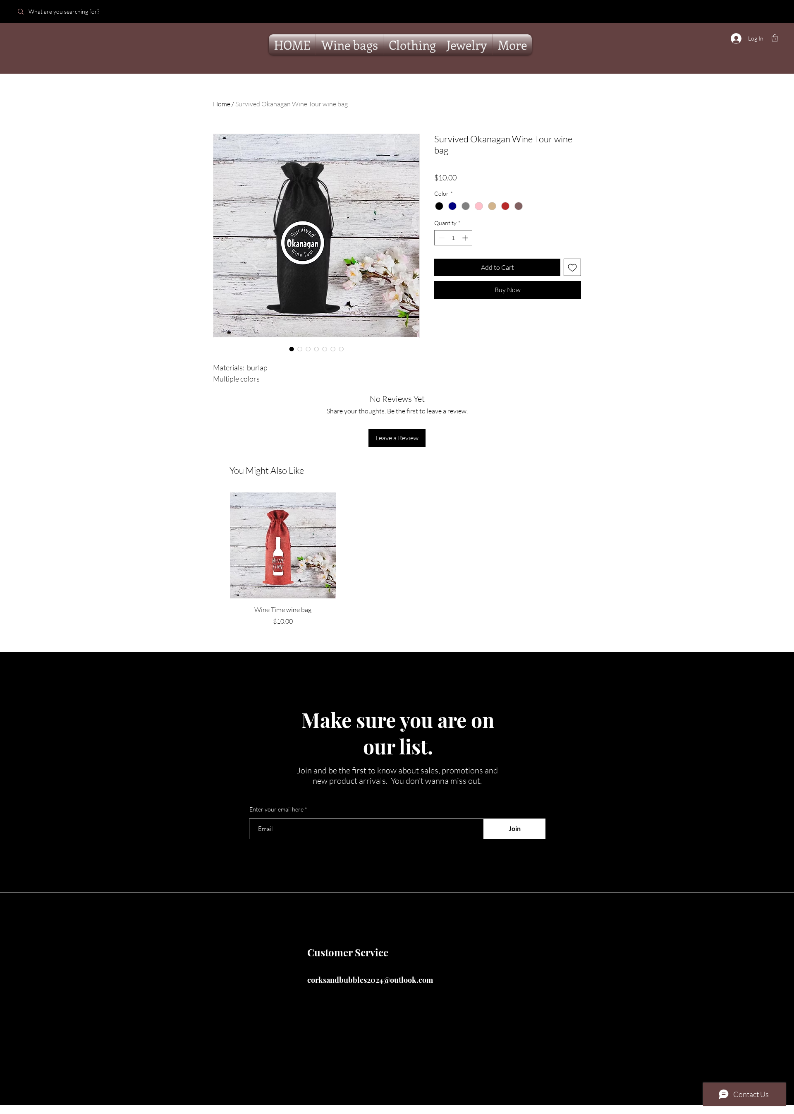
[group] (397, 559)
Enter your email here (276, 809)
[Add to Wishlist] (572, 267)
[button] (775, 38)
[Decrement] (440, 237)
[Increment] (466, 237)
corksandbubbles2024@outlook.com (370, 980)
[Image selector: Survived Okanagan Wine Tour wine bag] (291, 349)
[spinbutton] (453, 237)
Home (221, 104)
